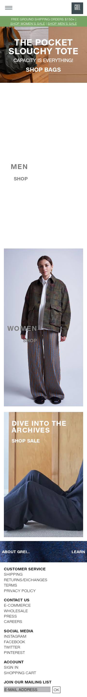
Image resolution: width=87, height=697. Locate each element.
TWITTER (12, 647)
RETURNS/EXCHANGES (25, 579)
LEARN (78, 551)
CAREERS (13, 621)
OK (56, 689)
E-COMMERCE (17, 605)
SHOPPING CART (20, 672)
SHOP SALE (26, 440)
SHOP (21, 179)
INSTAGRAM (15, 636)
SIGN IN (11, 667)
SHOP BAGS (43, 69)
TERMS (10, 585)
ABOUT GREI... (16, 551)
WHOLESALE (16, 610)
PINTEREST (14, 652)
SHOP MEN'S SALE (62, 23)
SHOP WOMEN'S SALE (27, 23)
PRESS (10, 616)
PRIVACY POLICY (20, 590)
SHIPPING (13, 574)
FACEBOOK (14, 641)
